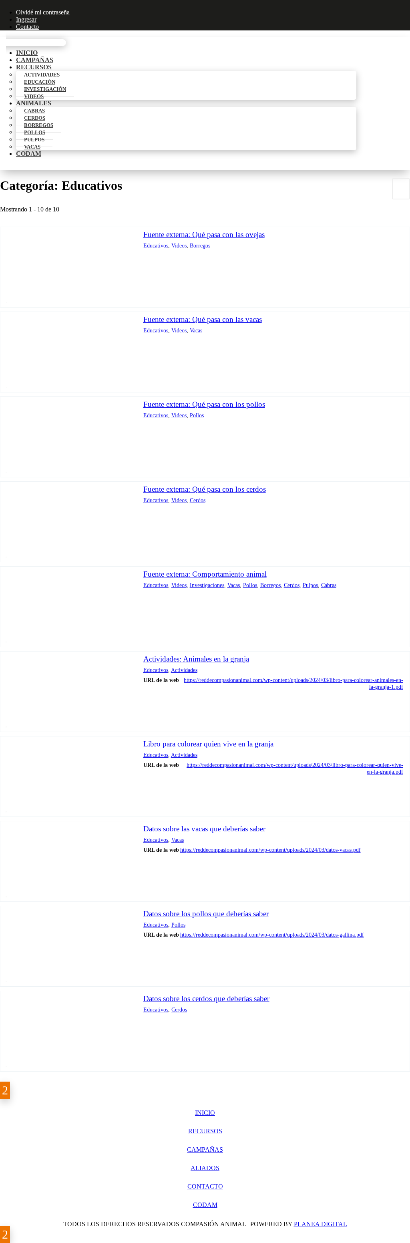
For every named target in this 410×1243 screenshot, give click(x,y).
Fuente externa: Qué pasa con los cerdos (204, 489)
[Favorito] (6, 299)
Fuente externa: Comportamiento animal (205, 574)
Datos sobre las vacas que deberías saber (204, 829)
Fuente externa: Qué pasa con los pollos (204, 404)
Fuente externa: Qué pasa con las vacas (202, 319)
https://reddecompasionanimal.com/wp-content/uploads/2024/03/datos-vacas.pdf (270, 850)
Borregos (200, 245)
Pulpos (310, 585)
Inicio (205, 1112)
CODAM (28, 153)
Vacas (32, 147)
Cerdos (197, 500)
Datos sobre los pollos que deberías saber (206, 913)
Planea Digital (320, 1224)
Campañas (205, 1149)
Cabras (328, 585)
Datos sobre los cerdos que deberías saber (206, 998)
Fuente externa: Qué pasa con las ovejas (204, 234)
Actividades (184, 670)
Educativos (155, 245)
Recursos (205, 1131)
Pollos (197, 415)
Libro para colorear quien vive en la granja (208, 744)
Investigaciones (207, 585)
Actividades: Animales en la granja (196, 659)
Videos (34, 96)
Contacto (27, 26)
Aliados (205, 1168)
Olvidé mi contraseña (43, 12)
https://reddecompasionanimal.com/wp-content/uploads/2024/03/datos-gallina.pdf (272, 934)
